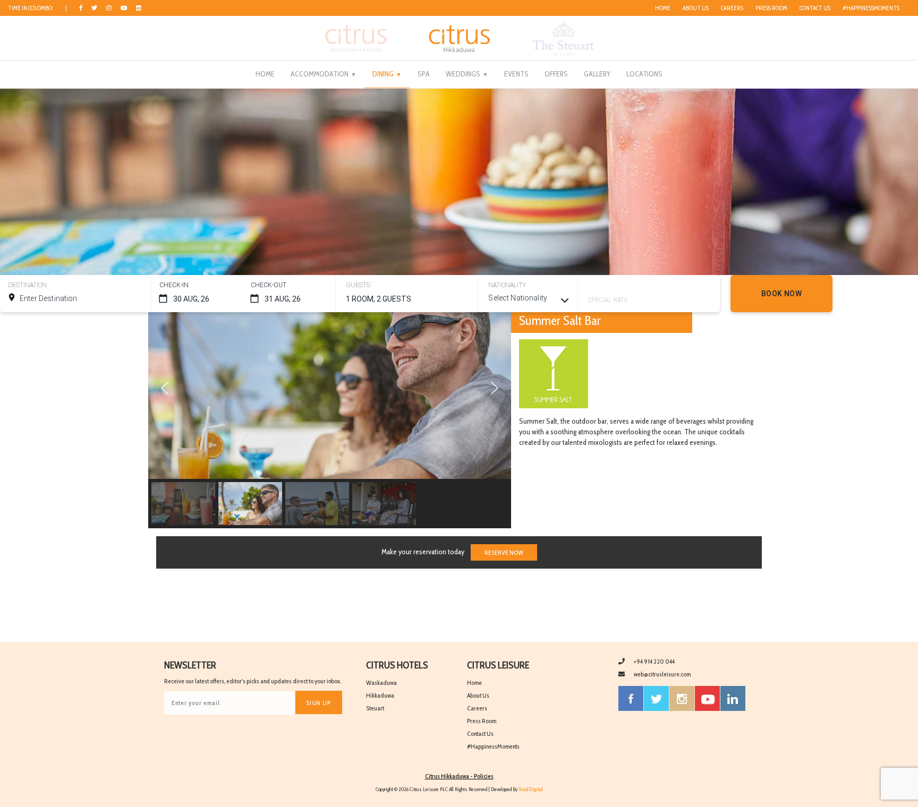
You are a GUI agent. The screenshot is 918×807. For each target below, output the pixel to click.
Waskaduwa (381, 682)
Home (662, 8)
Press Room (771, 8)
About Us (696, 8)
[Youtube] (124, 8)
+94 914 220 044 (654, 661)
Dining (383, 74)
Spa (424, 74)
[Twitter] (94, 8)
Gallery (597, 74)
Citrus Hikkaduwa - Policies (459, 776)
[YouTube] (707, 698)
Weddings (463, 74)
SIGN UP (318, 703)
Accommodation (319, 74)
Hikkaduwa (380, 695)
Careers (732, 8)
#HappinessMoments (871, 8)
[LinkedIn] (138, 8)
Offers (556, 74)
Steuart (375, 708)
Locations (644, 74)
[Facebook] (80, 8)
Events (516, 74)
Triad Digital (530, 789)
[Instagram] (109, 8)
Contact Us (815, 8)
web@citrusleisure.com (662, 674)
